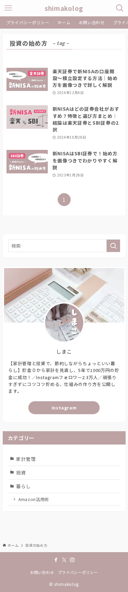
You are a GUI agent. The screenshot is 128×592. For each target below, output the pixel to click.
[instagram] (72, 560)
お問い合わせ (42, 572)
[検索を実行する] (113, 245)
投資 (21, 472)
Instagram (64, 407)
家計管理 (26, 458)
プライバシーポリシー (78, 572)
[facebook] (56, 560)
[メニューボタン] (8, 8)
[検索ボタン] (120, 8)
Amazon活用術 (33, 499)
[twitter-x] (64, 560)
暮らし (23, 486)
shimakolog (64, 8)
